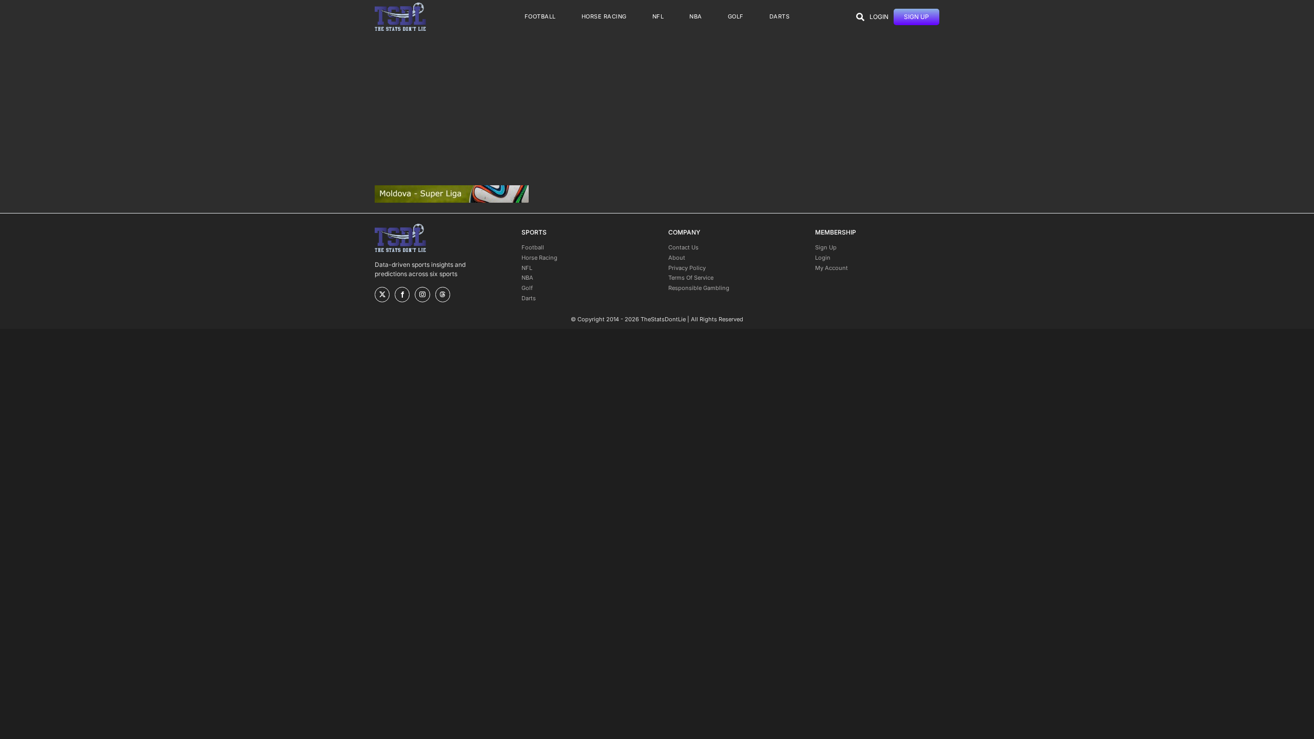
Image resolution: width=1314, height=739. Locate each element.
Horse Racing (539, 257)
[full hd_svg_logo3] (400, 5)
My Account (831, 267)
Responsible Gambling (698, 287)
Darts (528, 298)
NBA (527, 277)
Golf (527, 287)
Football (532, 247)
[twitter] (382, 294)
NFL (526, 267)
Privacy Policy (687, 267)
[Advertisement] (657, 109)
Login (822, 257)
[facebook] (402, 294)
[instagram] (422, 294)
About (676, 257)
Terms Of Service (690, 277)
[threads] (442, 294)
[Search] (860, 17)
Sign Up (826, 247)
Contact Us (683, 247)
